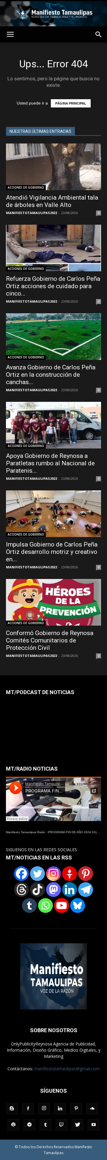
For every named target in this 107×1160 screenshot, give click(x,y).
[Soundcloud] (92, 1109)
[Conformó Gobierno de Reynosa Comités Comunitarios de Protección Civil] (53, 602)
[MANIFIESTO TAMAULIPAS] (53, 13)
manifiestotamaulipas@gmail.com (67, 1068)
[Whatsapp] (45, 905)
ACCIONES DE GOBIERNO (26, 187)
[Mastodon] (53, 889)
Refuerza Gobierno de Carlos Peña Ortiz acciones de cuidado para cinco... (53, 286)
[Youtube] (94, 1125)
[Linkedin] (69, 889)
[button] (98, 35)
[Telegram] (85, 889)
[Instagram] (53, 873)
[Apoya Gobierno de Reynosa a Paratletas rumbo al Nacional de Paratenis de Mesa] (53, 425)
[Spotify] (13, 1125)
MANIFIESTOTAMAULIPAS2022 (31, 213)
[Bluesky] (77, 905)
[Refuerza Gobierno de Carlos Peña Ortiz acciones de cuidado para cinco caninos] (53, 248)
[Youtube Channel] (61, 905)
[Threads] (21, 889)
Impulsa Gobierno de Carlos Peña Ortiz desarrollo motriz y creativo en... (51, 552)
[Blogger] (12, 1109)
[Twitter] (37, 873)
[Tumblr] (29, 905)
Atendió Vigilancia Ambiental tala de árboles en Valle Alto (52, 201)
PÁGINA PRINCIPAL (70, 103)
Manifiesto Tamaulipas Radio (25, 832)
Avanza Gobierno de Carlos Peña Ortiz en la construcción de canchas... (50, 375)
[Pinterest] (85, 873)
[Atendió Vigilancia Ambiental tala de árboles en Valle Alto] (53, 166)
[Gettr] (69, 873)
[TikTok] (37, 889)
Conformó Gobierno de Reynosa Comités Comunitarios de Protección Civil (49, 640)
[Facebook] (21, 873)
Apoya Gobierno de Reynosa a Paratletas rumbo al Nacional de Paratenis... (50, 463)
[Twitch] (61, 1125)
